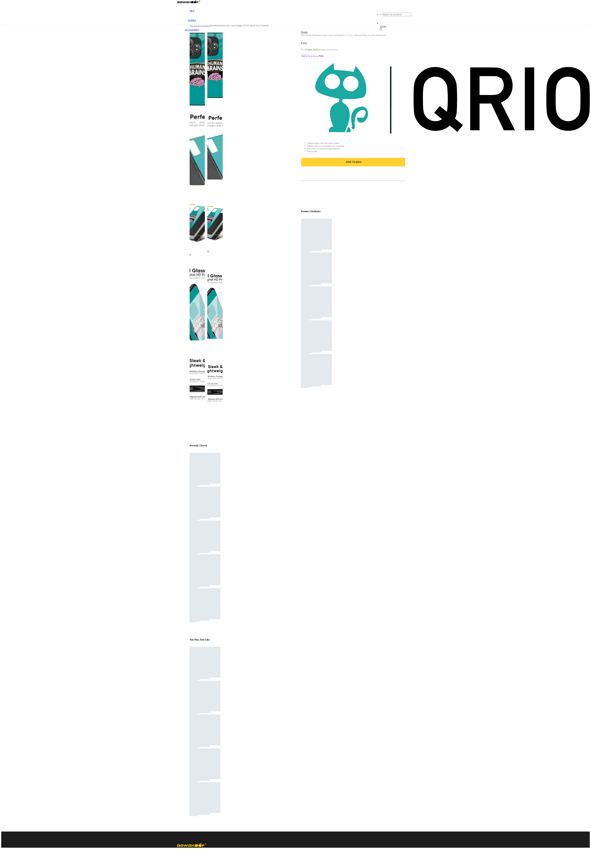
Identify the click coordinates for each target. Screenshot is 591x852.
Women (192, 20)
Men (192, 11)
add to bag (354, 162)
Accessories (192, 30)
